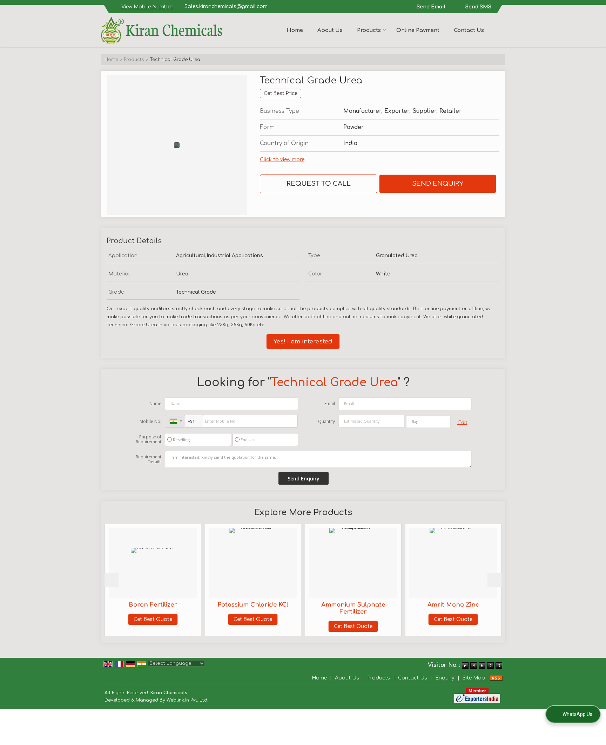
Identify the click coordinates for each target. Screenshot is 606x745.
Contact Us (469, 30)
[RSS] (496, 678)
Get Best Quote (137, 619)
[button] (147, 6)
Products (369, 30)
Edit (462, 422)
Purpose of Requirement (148, 439)
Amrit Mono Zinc (438, 604)
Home (295, 30)
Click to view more (282, 159)
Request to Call (319, 183)
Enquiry (444, 678)
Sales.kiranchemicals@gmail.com (226, 6)
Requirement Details (148, 459)
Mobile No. (150, 421)
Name (155, 403)
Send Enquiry (437, 183)
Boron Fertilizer (137, 604)
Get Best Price (280, 93)
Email (329, 403)
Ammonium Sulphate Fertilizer (338, 608)
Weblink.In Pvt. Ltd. (187, 700)
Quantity (326, 421)
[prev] (112, 580)
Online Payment (417, 30)
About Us (330, 30)
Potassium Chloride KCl (237, 604)
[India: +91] (174, 421)
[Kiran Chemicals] (161, 30)
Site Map (474, 678)
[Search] (500, 29)
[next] (494, 580)
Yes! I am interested (303, 341)
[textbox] (428, 421)
